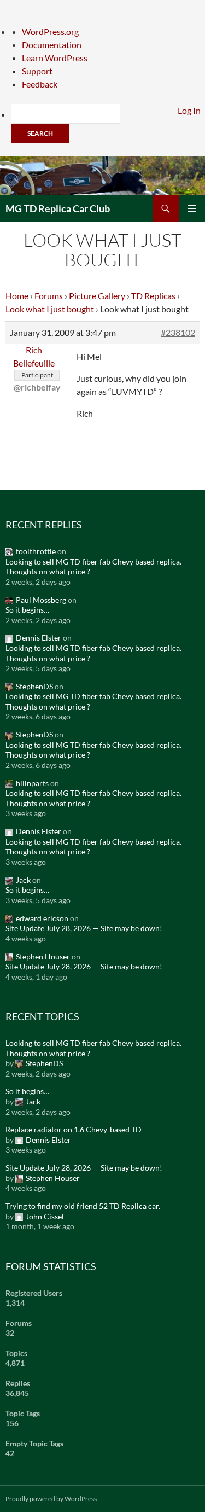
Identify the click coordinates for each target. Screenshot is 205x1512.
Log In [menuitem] (189, 110)
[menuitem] (108, 123)
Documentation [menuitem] (51, 44)
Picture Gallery (97, 295)
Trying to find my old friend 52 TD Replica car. (82, 1206)
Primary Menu (192, 208)
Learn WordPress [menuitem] (54, 58)
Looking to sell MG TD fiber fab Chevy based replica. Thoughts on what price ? (93, 567)
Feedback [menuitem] (39, 84)
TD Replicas (153, 295)
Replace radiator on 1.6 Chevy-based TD (73, 1129)
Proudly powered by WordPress (51, 1498)
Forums (48, 295)
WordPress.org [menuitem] (50, 31)
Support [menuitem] (37, 71)
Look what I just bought (49, 309)
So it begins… (27, 609)
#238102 (178, 332)
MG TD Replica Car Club (57, 208)
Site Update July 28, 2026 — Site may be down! (83, 928)
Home (16, 295)
